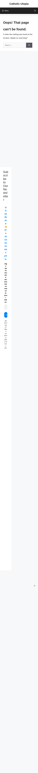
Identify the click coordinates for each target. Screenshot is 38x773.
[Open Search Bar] (35, 11)
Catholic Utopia (19, 3)
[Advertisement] (5, 394)
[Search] (29, 45)
